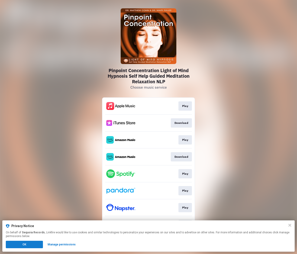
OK (24, 244)
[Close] (290, 225)
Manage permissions (62, 244)
